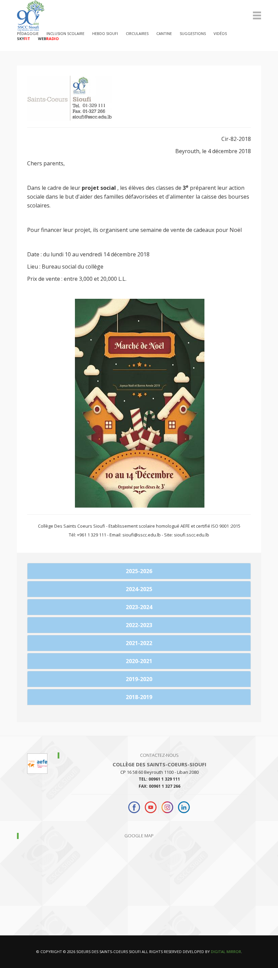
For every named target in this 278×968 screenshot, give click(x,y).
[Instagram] (167, 807)
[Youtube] (150, 807)
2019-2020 (139, 679)
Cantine (164, 33)
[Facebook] (135, 807)
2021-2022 (139, 643)
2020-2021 (139, 661)
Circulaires (137, 33)
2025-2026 (139, 571)
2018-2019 (139, 697)
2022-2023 (139, 625)
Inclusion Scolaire (65, 33)
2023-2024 (139, 607)
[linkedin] (184, 807)
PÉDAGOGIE (28, 33)
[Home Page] (139, 15)
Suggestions (193, 33)
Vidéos (220, 33)
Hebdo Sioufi (105, 33)
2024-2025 (139, 589)
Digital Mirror (226, 951)
